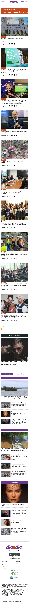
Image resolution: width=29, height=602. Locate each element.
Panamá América (6, 561)
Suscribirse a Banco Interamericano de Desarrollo (1, 329)
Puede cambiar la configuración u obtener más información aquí (11, 595)
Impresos (18, 561)
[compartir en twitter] (12, 44)
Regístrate (14, 557)
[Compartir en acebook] (10, 44)
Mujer (3, 566)
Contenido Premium (15, 335)
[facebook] (14, 550)
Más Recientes (20, 374)
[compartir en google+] (14, 44)
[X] (16, 550)
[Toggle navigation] (2, 1)
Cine (17, 563)
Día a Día (4, 564)
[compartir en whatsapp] (17, 44)
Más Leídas (7, 374)
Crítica (3, 563)
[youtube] (18, 550)
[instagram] (20, 550)
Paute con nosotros (15, 558)
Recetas (4, 568)
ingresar (25, 1)
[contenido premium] (14, 554)
